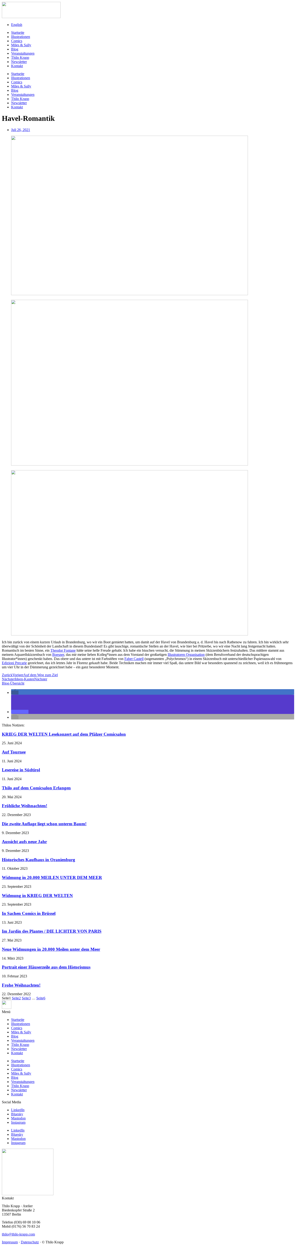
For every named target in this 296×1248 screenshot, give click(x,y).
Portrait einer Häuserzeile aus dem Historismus (46, 967)
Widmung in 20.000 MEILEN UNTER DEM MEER (52, 877)
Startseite (17, 32)
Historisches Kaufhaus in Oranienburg (38, 859)
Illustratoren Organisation (186, 655)
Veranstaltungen (22, 53)
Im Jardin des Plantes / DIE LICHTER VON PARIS (52, 931)
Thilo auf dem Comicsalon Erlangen (36, 787)
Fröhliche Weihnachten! (24, 805)
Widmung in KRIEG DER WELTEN (37, 895)
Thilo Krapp (20, 57)
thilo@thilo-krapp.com (18, 1234)
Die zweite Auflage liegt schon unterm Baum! (44, 823)
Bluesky (17, 1114)
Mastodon (18, 1118)
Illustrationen (20, 37)
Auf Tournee (14, 752)
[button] (14, 692)
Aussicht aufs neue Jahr (24, 841)
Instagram (18, 1122)
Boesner (58, 655)
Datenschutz (30, 1242)
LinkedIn (18, 1110)
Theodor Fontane (63, 650)
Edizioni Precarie (14, 663)
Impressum (10, 1242)
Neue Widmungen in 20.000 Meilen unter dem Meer (51, 949)
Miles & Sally (21, 45)
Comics (16, 41)
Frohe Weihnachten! (21, 985)
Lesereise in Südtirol (21, 769)
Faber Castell (134, 659)
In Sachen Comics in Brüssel (29, 913)
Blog (14, 49)
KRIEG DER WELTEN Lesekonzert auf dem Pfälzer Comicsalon (64, 734)
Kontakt (17, 66)
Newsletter (19, 62)
